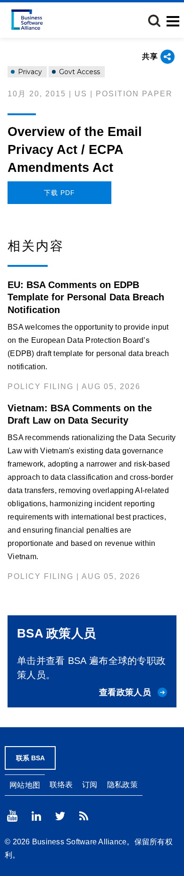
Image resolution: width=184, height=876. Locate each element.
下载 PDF (59, 192)
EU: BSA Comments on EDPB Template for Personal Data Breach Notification (86, 297)
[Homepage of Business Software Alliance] (27, 19)
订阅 (90, 785)
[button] (154, 21)
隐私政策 (122, 785)
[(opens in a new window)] (12, 815)
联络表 (61, 785)
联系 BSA (30, 758)
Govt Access (78, 72)
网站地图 (24, 785)
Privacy (29, 72)
